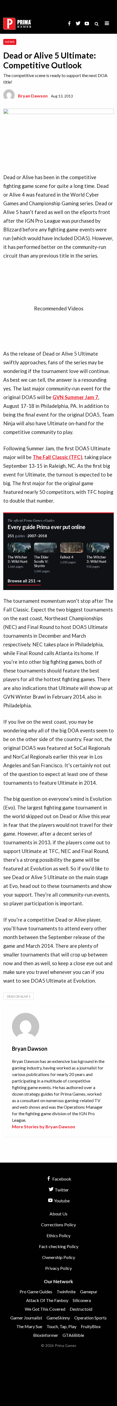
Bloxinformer (45, 1335)
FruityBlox (91, 1326)
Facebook (61, 1178)
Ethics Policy (58, 1235)
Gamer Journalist (26, 1317)
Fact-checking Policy (58, 1246)
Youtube (61, 1200)
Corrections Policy (58, 1224)
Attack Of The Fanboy (47, 1300)
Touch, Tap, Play (61, 1326)
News (9, 42)
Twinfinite (66, 1291)
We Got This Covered (45, 1309)
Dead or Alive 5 (18, 996)
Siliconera (82, 1300)
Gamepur (88, 1291)
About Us (58, 1213)
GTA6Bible (73, 1335)
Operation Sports (90, 1317)
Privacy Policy (58, 1268)
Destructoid (81, 1309)
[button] (107, 23)
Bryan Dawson (33, 95)
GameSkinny (58, 1317)
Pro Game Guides (36, 1291)
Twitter (61, 1189)
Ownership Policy (58, 1257)
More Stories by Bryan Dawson (43, 1126)
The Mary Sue (29, 1326)
